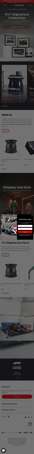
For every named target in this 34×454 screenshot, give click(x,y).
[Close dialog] (32, 215)
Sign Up (25, 232)
